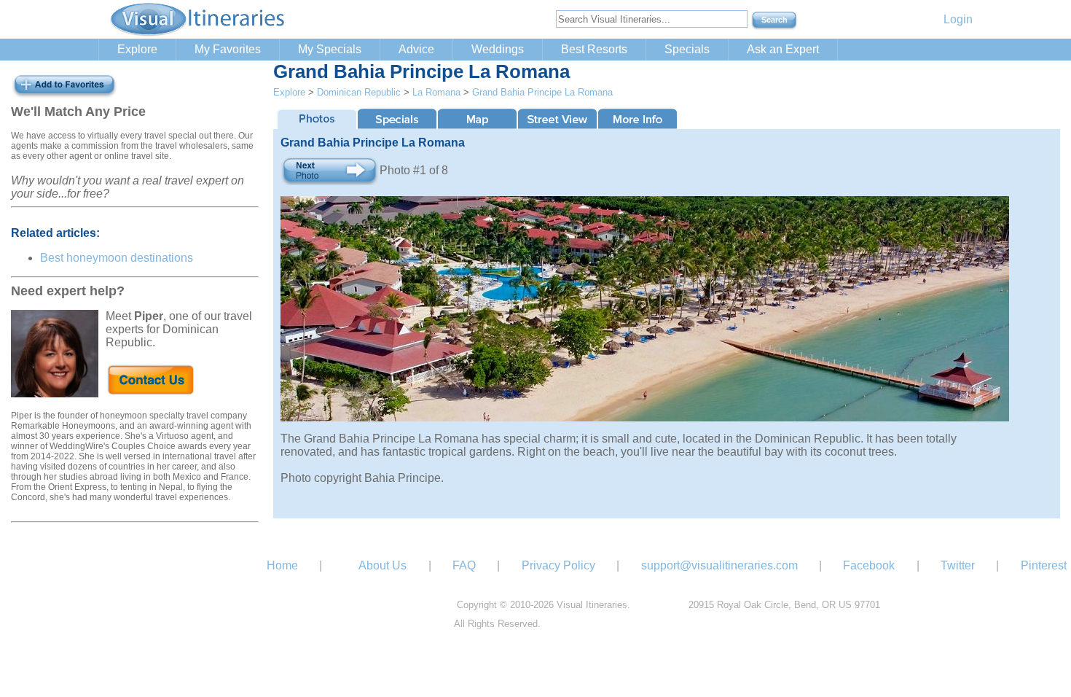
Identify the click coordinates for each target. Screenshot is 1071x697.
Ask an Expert (783, 49)
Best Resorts (594, 49)
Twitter (958, 565)
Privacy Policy (558, 565)
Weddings (497, 49)
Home (282, 565)
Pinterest (1044, 565)
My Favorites (228, 49)
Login (958, 19)
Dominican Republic (359, 92)
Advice (416, 49)
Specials (687, 49)
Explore (137, 49)
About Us (382, 565)
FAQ (464, 565)
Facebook (869, 565)
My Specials (329, 49)
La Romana (436, 92)
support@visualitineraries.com (719, 565)
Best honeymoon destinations (116, 258)
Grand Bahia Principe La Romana (542, 92)
